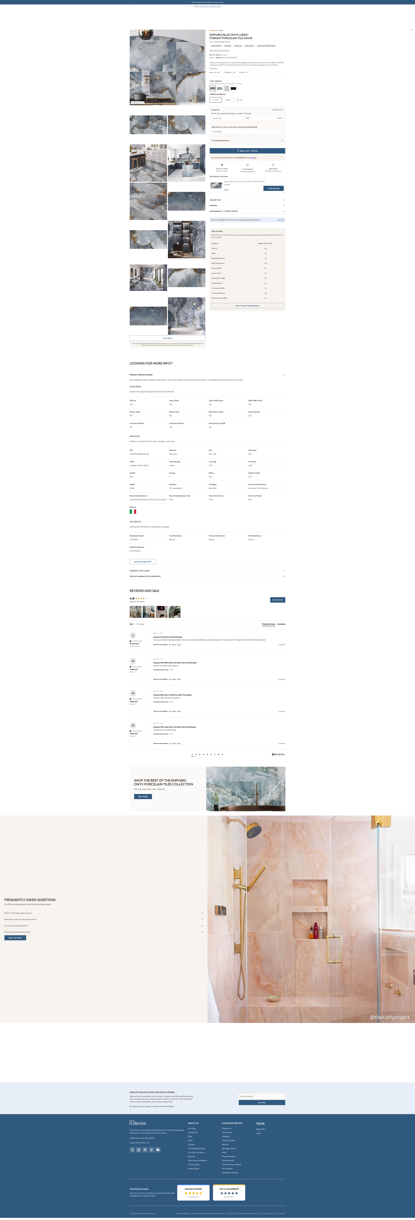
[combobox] (240, 13)
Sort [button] (131, 624)
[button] (216, 30)
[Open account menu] (273, 13)
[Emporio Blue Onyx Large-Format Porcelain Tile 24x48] (213, 88)
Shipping (213, 206)
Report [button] (174, 644)
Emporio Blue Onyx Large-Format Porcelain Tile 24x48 (244, 181)
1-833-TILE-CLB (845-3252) (210, 6)
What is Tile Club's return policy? (18, 913)
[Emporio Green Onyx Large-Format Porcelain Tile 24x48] (220, 88)
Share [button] (179, 644)
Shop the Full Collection (220, 50)
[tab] (268, 624)
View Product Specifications (247, 305)
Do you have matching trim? (16, 925)
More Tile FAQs (15, 938)
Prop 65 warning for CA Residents (145, 576)
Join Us (281, 220)
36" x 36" (240, 100)
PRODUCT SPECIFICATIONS (141, 375)
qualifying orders (248, 171)
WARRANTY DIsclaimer (139, 571)
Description (215, 200)
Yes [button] (170, 644)
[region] (247, 140)
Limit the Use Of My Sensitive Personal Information (243, 1213)
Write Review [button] (278, 600)
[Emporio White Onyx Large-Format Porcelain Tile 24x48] (226, 88)
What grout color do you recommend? (20, 919)
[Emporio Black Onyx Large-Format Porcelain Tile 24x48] (233, 88)
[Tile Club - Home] (139, 14)
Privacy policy (268, 1213)
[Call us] (268, 13)
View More (167, 338)
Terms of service (279, 1213)
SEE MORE (143, 796)
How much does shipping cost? (17, 932)
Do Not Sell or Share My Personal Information (208, 1213)
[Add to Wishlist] (411, 30)
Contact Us (277, 171)
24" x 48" (215, 100)
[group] (141, 598)
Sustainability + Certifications (224, 211)
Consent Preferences (183, 1213)
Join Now (262, 1102)
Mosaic (227, 100)
